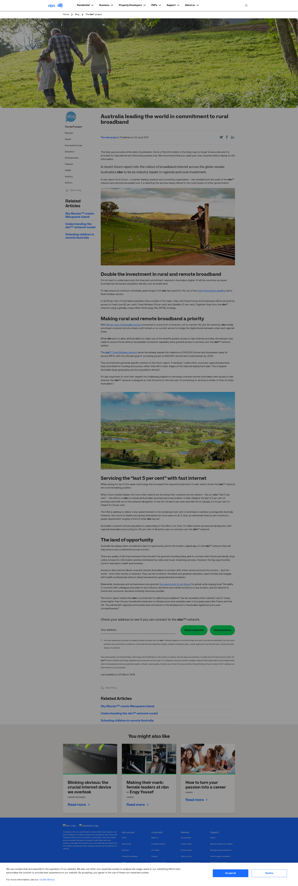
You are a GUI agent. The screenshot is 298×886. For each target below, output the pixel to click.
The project (94, 14)
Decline (269, 873)
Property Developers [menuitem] (130, 5)
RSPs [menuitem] (154, 5)
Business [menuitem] (104, 5)
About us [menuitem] (190, 5)
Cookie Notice (46, 879)
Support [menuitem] (171, 5)
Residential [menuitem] (83, 5)
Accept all (230, 873)
